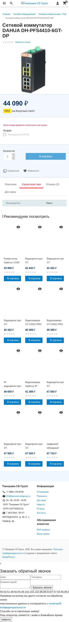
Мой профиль (43, 529)
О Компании (43, 492)
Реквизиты (42, 496)
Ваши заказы (43, 534)
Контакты (41, 513)
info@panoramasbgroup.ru (18, 496)
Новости (41, 504)
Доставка (41, 500)
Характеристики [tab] (31, 184)
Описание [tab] (11, 184)
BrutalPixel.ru (8, 557)
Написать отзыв (22, 42)
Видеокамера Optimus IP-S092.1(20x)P (32, 386)
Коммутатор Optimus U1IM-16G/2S (12, 262)
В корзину (13, 278)
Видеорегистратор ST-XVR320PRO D (55, 386)
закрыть (6, 619)
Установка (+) (18, 134)
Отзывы (40, 508)
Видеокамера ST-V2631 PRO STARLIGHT (33, 324)
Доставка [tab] (10, 192)
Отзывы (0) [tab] (52, 184)
